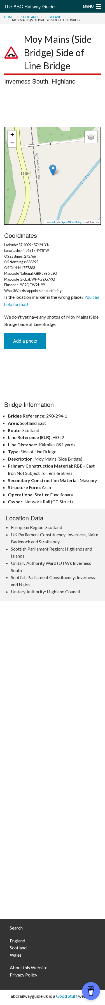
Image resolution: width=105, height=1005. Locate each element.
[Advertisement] (52, 107)
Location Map (51, 175)
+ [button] (12, 134)
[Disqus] (52, 689)
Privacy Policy (23, 974)
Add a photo (25, 341)
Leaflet (50, 222)
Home (8, 17)
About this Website (28, 967)
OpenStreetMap (71, 222)
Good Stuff (66, 996)
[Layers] (91, 137)
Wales (16, 954)
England (17, 940)
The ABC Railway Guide (29, 6)
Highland (53, 17)
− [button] (12, 142)
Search (16, 927)
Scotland (29, 17)
